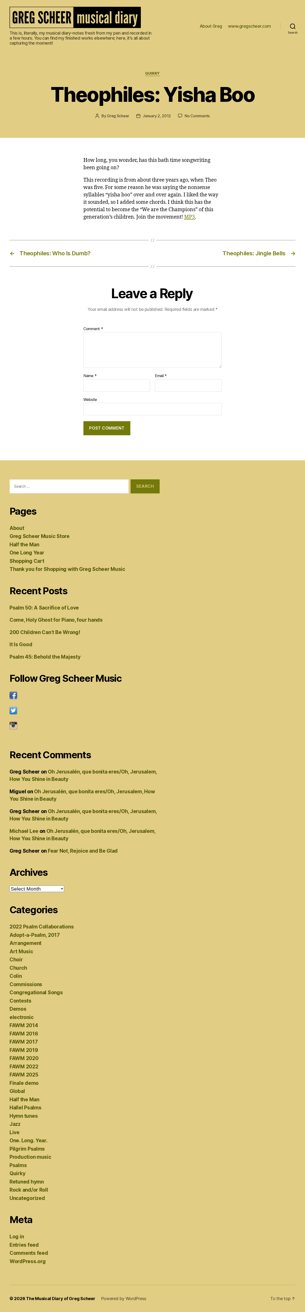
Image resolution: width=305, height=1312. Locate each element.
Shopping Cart (27, 561)
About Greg (211, 26)
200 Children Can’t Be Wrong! (45, 632)
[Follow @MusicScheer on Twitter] (85, 710)
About (17, 528)
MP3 (189, 217)
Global (17, 1091)
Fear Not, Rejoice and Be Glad (83, 851)
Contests (20, 1001)
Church (18, 968)
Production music (30, 1157)
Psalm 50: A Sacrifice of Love (44, 608)
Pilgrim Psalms (27, 1149)
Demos (18, 1009)
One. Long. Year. (29, 1140)
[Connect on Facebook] (85, 695)
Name (90, 376)
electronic (21, 1017)
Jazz (15, 1124)
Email (161, 376)
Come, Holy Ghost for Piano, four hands (56, 620)
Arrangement (25, 943)
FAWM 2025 (24, 1075)
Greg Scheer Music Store (40, 536)
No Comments (197, 115)
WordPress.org (28, 1261)
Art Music (21, 951)
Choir (16, 960)
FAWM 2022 (24, 1067)
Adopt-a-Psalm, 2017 (35, 935)
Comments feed (29, 1253)
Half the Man (24, 545)
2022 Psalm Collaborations (42, 927)
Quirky (152, 73)
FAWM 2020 (24, 1058)
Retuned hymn (27, 1182)
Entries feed (24, 1245)
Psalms (18, 1165)
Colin (16, 976)
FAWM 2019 (24, 1050)
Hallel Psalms (25, 1108)
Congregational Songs (36, 992)
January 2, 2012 (157, 115)
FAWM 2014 (24, 1025)
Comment (93, 329)
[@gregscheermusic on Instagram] (85, 725)
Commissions (26, 984)
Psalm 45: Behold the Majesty (45, 657)
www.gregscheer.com (249, 26)
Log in (17, 1237)
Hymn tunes (24, 1116)
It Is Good (21, 644)
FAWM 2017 (24, 1042)
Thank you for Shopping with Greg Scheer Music (67, 569)
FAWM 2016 (24, 1034)
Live (15, 1132)
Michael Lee (24, 831)
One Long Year (27, 553)
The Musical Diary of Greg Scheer (60, 1298)
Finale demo (24, 1083)
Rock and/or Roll (29, 1190)
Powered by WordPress (124, 1298)
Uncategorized (27, 1198)
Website (90, 399)
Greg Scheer (118, 115)
